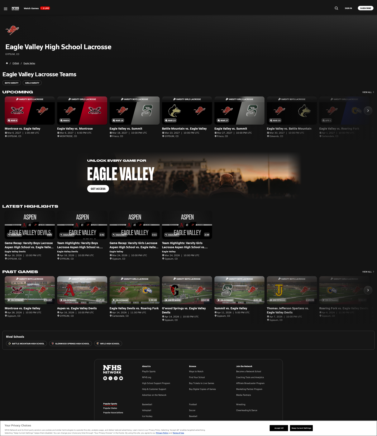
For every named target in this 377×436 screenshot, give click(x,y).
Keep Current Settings (301, 428)
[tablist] (118, 408)
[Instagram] (116, 378)
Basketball (147, 404)
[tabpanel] (208, 410)
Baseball (193, 416)
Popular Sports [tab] (110, 404)
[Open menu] (5, 8)
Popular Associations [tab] (113, 412)
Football (193, 404)
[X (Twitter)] (110, 378)
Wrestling (240, 404)
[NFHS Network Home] (15, 8)
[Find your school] (336, 8)
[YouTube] (121, 378)
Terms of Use (178, 432)
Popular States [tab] (110, 408)
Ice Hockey (147, 416)
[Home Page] (7, 63)
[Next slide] (368, 110)
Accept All (279, 428)
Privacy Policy (162, 432)
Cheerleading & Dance (246, 410)
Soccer (192, 410)
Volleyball (146, 410)
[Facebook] (105, 378)
